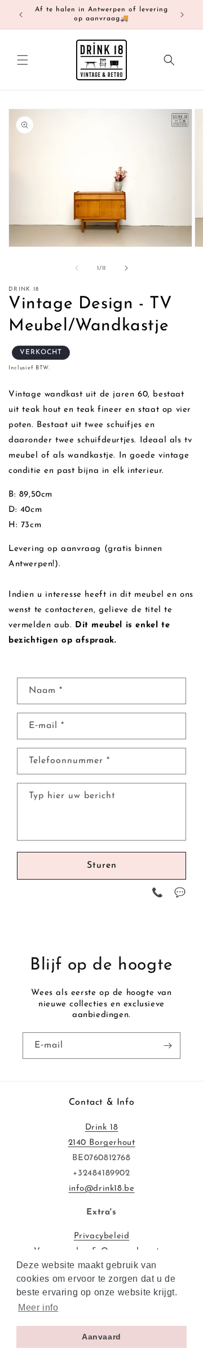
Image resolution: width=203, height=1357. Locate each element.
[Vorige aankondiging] (20, 14)
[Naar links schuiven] (76, 268)
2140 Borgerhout (101, 1143)
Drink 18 (101, 1127)
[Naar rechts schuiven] (126, 268)
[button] (22, 60)
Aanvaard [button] (101, 1336)
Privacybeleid (102, 1236)
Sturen (102, 865)
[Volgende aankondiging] (182, 14)
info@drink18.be (102, 1188)
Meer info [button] (38, 1307)
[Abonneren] (167, 1045)
